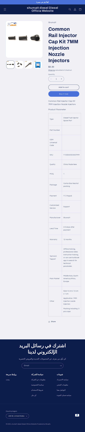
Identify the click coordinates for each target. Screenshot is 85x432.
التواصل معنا (61, 390)
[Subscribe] (60, 365)
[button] (4, 9)
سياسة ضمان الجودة (64, 395)
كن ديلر (33, 395)
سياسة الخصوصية (37, 385)
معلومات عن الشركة (38, 380)
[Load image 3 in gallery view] (29, 65)
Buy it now (63, 94)
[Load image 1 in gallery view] (10, 65)
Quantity (51, 74)
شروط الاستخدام (37, 390)
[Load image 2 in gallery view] (19, 65)
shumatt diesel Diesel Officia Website (24, 424)
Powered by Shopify (43, 424)
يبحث (8, 380)
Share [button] (53, 321)
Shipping (51, 70)
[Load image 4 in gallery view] (38, 65)
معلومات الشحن (62, 385)
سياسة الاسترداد (62, 380)
